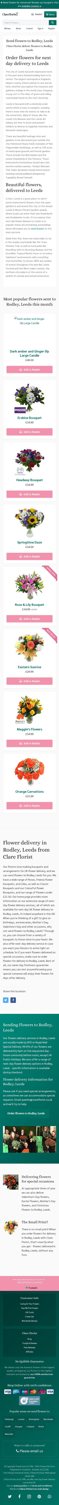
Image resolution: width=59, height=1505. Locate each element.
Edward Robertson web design (34, 1489)
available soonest (31, 5)
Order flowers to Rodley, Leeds (26, 1113)
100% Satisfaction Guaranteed (29, 1282)
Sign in (40, 28)
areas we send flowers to (35, 1411)
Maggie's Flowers (29, 729)
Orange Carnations (29, 791)
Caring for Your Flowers (29, 1304)
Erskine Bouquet (30, 418)
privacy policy (20, 1485)
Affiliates (29, 1352)
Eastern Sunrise (29, 667)
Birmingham (34, 1419)
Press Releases (29, 1347)
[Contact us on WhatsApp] (49, 1496)
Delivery (7, 28)
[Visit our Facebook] (19, 1496)
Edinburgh (9, 1419)
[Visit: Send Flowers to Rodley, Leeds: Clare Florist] (13, 1000)
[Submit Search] (53, 22)
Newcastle (9, 1434)
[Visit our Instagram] (29, 1496)
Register (51, 28)
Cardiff (8, 1426)
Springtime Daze (29, 542)
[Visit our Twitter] (10, 1496)
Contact (29, 28)
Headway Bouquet (29, 480)
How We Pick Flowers (29, 1308)
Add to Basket (31, 369)
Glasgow (18, 1426)
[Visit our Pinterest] (39, 1496)
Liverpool (30, 1426)
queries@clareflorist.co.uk (36, 1099)
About (18, 28)
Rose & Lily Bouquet (29, 604)
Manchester (48, 1419)
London (21, 1419)
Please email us (31, 1450)
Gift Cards (29, 1312)
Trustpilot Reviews (29, 1343)
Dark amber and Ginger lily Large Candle (29, 353)
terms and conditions (41, 1485)
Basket (38, 14)
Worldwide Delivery (29, 1321)
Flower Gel (29, 1316)
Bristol (41, 1426)
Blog (30, 1339)
